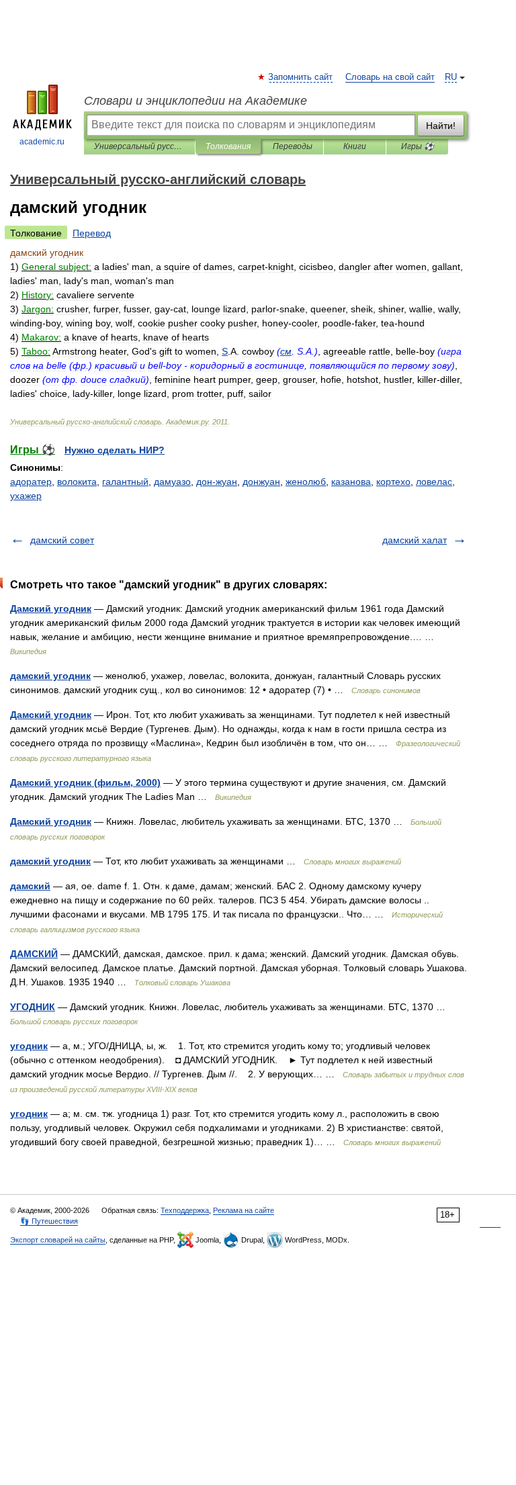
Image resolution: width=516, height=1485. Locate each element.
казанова (351, 481)
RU (451, 77)
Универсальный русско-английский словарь (139, 146)
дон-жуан (216, 481)
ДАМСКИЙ (34, 953)
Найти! (441, 125)
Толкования (228, 146)
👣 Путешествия (49, 1221)
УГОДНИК (32, 1006)
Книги (354, 146)
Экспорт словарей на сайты (57, 1240)
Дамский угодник (50, 608)
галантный (125, 481)
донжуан (261, 481)
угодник (29, 1045)
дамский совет (62, 540)
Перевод (92, 233)
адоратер (31, 481)
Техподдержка (185, 1210)
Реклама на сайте (243, 1210)
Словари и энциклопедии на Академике (195, 100)
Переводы (292, 146)
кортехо (393, 481)
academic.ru (41, 141)
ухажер (26, 495)
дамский (30, 886)
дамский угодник (50, 675)
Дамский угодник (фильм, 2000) (85, 782)
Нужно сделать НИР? (114, 450)
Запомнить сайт (301, 77)
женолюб (306, 481)
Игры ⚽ (417, 146)
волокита (77, 481)
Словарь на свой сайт (390, 77)
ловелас (434, 481)
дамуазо (172, 481)
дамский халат (414, 540)
